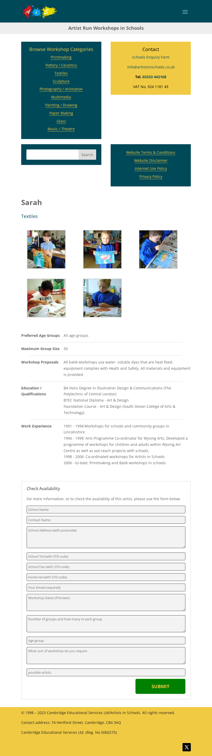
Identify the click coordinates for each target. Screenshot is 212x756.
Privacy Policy (150, 176)
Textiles (61, 73)
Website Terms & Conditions (150, 152)
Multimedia (61, 96)
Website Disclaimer (151, 160)
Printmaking (61, 57)
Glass (61, 121)
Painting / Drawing (61, 105)
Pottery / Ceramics (61, 65)
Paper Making (61, 113)
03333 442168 (154, 76)
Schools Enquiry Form (151, 57)
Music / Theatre (61, 128)
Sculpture (61, 81)
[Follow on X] (187, 747)
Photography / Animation (61, 88)
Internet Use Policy (151, 168)
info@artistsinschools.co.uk (151, 66)
